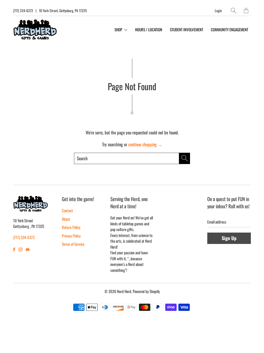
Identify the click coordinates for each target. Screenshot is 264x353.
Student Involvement (186, 29)
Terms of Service (73, 244)
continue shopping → (145, 144)
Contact (67, 210)
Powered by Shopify (146, 291)
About (66, 219)
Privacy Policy (71, 236)
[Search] (233, 10)
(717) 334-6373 (23, 10)
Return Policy (71, 227)
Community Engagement (229, 29)
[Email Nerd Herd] (27, 249)
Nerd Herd (124, 291)
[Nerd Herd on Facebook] (14, 249)
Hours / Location (148, 29)
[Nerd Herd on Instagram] (20, 249)
